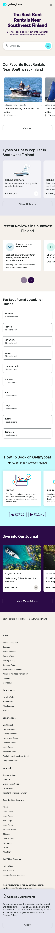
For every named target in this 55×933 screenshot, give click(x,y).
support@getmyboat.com (14, 875)
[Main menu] (50, 4)
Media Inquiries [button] (9, 651)
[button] (23, 89)
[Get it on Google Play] (37, 515)
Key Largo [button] (7, 843)
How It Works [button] (8, 697)
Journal (7, 768)
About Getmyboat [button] (10, 642)
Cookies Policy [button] (9, 665)
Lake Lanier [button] (8, 811)
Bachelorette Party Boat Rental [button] (16, 756)
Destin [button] (5, 847)
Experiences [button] (9, 718)
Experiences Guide (11, 784)
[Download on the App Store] (17, 515)
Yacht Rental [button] (8, 747)
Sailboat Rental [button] (9, 752)
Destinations (8, 788)
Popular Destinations (13, 800)
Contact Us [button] (7, 683)
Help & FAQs (8, 866)
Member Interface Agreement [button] (15, 674)
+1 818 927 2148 (10, 871)
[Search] (48, 46)
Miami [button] (5, 807)
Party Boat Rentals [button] (10, 761)
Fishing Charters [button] (10, 734)
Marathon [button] (7, 852)
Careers (6, 647)
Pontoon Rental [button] (9, 743)
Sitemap (6, 678)
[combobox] (23, 45)
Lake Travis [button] (8, 825)
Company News (9, 775)
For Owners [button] (8, 701)
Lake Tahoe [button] (8, 816)
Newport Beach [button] (9, 829)
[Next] (31, 280)
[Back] (24, 280)
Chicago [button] (6, 834)
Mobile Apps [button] (8, 706)
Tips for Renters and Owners (15, 793)
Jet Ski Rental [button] (9, 729)
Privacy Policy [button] (9, 915)
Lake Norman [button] (8, 838)
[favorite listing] (41, 105)
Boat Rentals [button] (8, 725)
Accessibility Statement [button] (12, 669)
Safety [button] (6, 710)
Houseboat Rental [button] (10, 738)
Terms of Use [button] (25, 907)
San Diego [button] (7, 820)
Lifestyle (6, 779)
